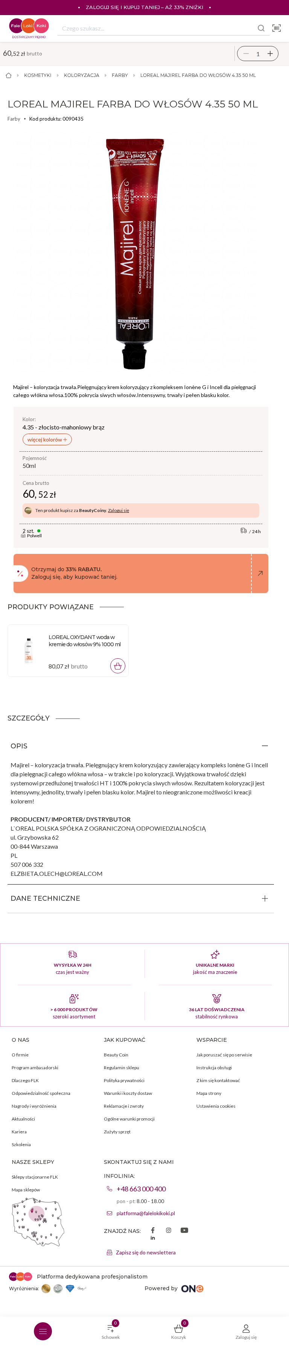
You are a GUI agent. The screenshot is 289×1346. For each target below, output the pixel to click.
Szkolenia (21, 1144)
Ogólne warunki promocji (129, 1119)
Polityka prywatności (124, 1080)
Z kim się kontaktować (218, 1080)
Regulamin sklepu (121, 1067)
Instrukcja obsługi (214, 1067)
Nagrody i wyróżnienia (34, 1106)
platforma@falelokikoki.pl (146, 1213)
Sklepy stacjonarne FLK (35, 1177)
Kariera (19, 1131)
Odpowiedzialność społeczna (41, 1093)
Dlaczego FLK (25, 1080)
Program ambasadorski (35, 1067)
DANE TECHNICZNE (45, 898)
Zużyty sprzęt (117, 1131)
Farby (120, 75)
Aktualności (23, 1119)
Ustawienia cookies (216, 1106)
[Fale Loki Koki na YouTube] (184, 1231)
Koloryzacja (81, 75)
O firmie (20, 1055)
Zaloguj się (118, 510)
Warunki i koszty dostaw (128, 1093)
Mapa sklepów (26, 1190)
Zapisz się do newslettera (146, 1252)
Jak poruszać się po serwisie (224, 1055)
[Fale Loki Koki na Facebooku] (153, 1231)
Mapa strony (208, 1093)
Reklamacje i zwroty (124, 1106)
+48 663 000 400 (141, 1189)
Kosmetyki (38, 75)
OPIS (19, 746)
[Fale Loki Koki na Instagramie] (168, 1231)
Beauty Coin (116, 1055)
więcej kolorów (45, 439)
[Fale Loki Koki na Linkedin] (153, 1238)
